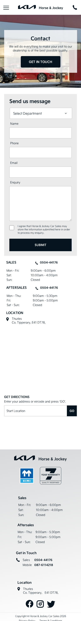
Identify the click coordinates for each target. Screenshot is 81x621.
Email (13, 163)
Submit (40, 245)
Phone (14, 143)
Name (14, 123)
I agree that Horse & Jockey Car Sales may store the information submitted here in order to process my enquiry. (44, 230)
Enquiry (15, 182)
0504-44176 (49, 262)
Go (72, 411)
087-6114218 (43, 565)
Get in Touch (40, 61)
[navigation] (6, 7)
